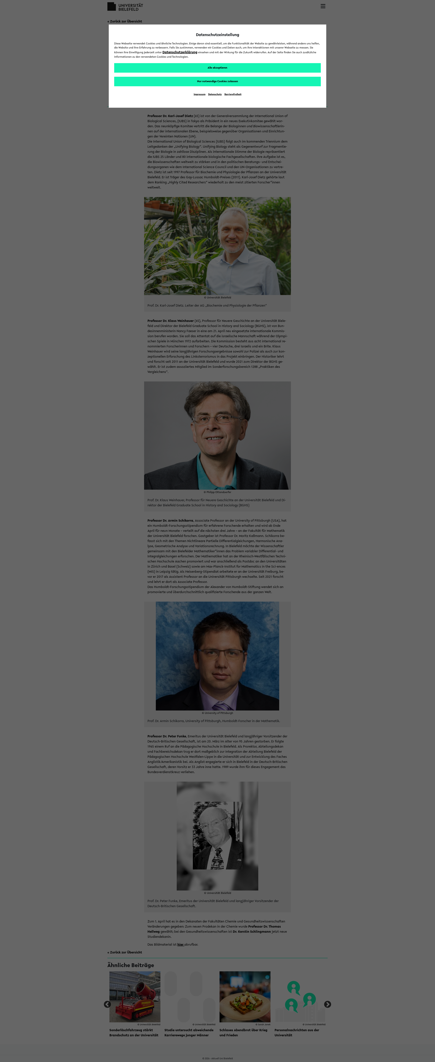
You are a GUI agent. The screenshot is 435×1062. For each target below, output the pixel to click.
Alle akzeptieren (217, 68)
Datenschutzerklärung (179, 52)
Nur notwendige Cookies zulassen (217, 81)
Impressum (199, 94)
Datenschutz (215, 94)
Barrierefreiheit (232, 94)
